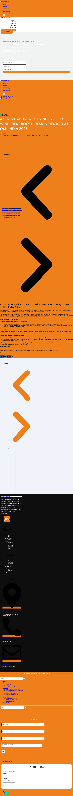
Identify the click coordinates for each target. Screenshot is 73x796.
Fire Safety (11, 545)
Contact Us (9, 571)
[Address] (11, 608)
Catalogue (8, 566)
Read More (4, 513)
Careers (10, 568)
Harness (10, 547)
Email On (5, 664)
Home (4, 133)
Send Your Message (36, 72)
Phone (4, 773)
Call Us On (5, 638)
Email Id (5, 778)
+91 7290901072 (5, 97)
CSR (9, 569)
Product (10, 563)
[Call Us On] (11, 636)
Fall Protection (8, 537)
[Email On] (11, 661)
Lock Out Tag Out (9, 543)
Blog (4, 134)
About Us (10, 562)
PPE (9, 535)
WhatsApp (7, 793)
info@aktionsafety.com (7, 96)
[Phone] (3, 794)
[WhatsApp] (3, 793)
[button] (36, 192)
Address (5, 610)
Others (10, 548)
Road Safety (8, 540)
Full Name (5, 769)
